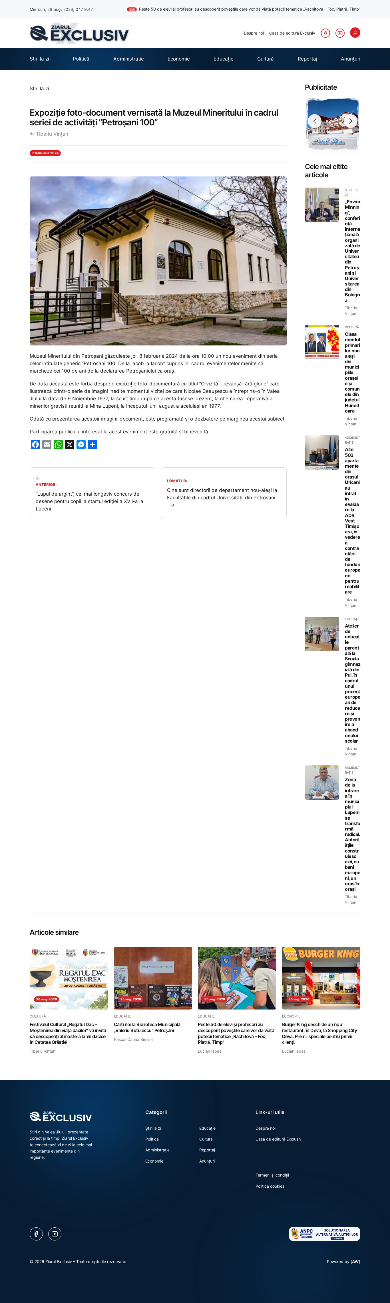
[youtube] (340, 33)
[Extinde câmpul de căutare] (355, 32)
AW (355, 1261)
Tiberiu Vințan (52, 134)
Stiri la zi (39, 88)
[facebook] (325, 33)
